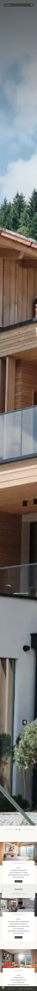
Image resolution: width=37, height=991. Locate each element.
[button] (3, 988)
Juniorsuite (18, 971)
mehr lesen (19, 881)
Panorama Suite (18, 915)
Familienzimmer (18, 863)
